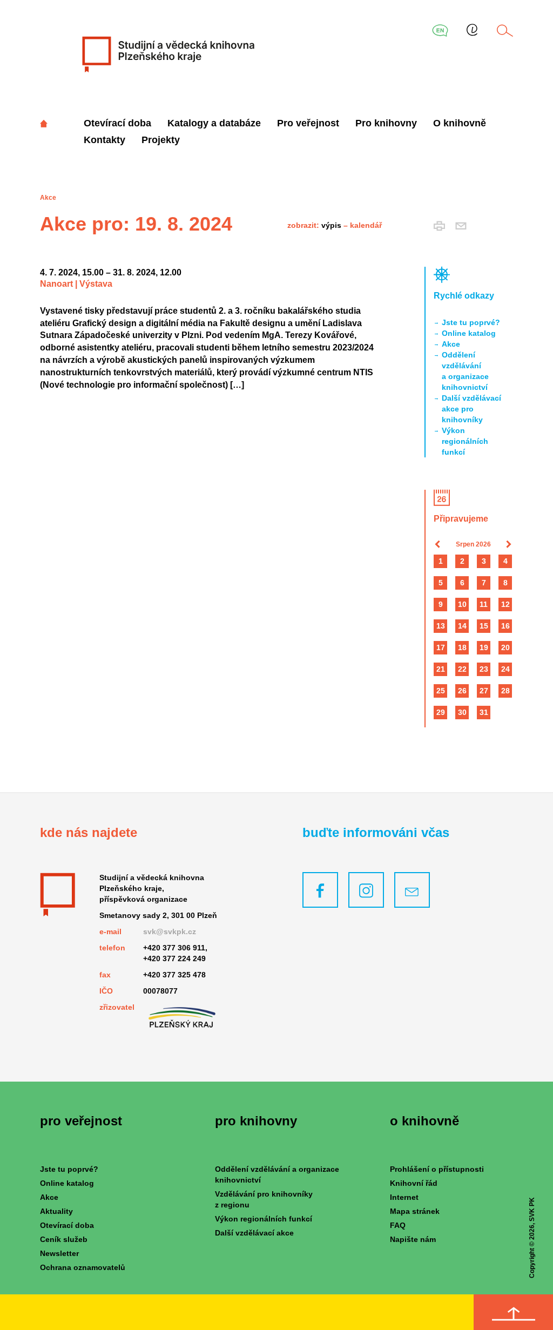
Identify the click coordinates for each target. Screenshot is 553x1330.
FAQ (398, 1225)
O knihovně (459, 123)
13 (440, 626)
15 (484, 626)
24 (505, 669)
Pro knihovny (386, 123)
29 (440, 712)
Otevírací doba (117, 123)
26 (462, 690)
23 (484, 669)
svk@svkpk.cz (169, 931)
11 (484, 604)
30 (462, 712)
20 (505, 647)
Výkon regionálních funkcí (465, 441)
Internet (404, 1197)
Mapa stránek (415, 1211)
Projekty (160, 139)
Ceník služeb (63, 1239)
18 (462, 647)
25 (440, 690)
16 (505, 626)
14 (462, 626)
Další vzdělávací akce (254, 1232)
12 (505, 604)
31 (484, 712)
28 (505, 690)
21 (440, 669)
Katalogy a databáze (214, 123)
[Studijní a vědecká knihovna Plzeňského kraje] (167, 54)
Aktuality (56, 1211)
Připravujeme (461, 518)
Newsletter (59, 1253)
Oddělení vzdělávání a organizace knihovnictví (465, 370)
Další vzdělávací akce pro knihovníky (471, 409)
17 (440, 647)
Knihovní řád (413, 1183)
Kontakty (104, 139)
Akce (451, 344)
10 (462, 604)
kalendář (366, 225)
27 (484, 690)
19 (484, 647)
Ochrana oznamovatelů (82, 1267)
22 (462, 669)
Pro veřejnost (308, 123)
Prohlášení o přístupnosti (437, 1169)
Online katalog (469, 333)
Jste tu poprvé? (471, 322)
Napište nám (413, 1239)
